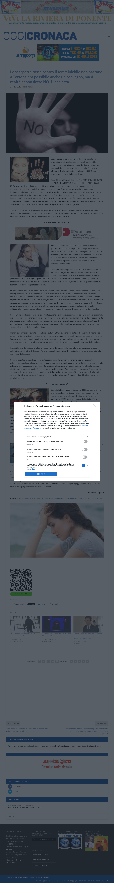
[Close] (95, 406)
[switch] (85, 441)
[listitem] (57, 437)
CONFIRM (41, 474)
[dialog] (57, 441)
